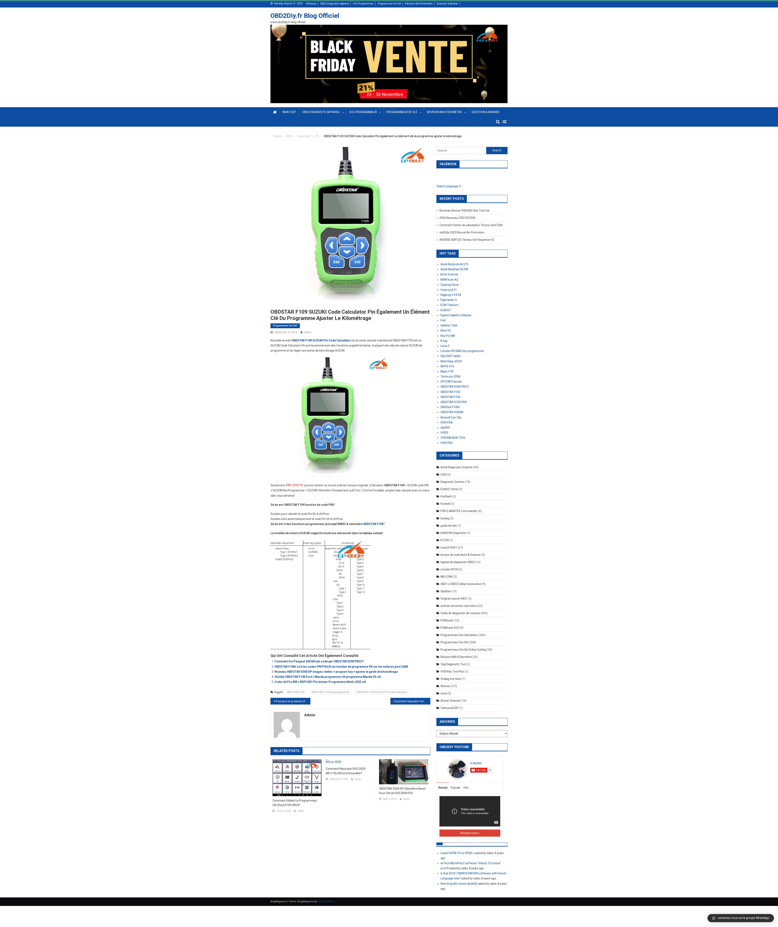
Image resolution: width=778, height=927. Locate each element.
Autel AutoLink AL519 (454, 264)
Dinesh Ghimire (326, 901)
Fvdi (443, 320)
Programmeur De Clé (389, 3)
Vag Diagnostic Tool (453, 664)
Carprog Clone (449, 284)
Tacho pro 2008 (450, 376)
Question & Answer (447, 3)
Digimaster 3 (448, 300)
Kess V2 (445, 330)
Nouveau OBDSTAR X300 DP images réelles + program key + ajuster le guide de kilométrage (336, 671)
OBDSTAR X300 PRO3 (454, 386)
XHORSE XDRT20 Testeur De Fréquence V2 (466, 239)
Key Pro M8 (447, 335)
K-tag (443, 340)
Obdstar (445, 591)
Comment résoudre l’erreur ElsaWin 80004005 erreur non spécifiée (412, 701)
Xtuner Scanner (450, 700)
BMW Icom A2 (449, 279)
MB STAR (446, 576)
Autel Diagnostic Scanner (456, 467)
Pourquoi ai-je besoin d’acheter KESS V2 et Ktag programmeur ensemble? (293, 701)
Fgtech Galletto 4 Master (456, 315)
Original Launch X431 (453, 598)
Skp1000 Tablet (450, 356)
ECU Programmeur (363, 3)
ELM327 (445, 310)
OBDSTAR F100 (450, 397)
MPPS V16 (447, 366)
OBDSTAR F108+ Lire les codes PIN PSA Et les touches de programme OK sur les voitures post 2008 (341, 666)
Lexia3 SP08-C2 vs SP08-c (457, 853)
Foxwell (445, 503)
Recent (443, 787)
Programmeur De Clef (285, 325)
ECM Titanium (449, 305)
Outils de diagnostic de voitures (460, 613)
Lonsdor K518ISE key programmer (462, 351)
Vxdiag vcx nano (450, 678)
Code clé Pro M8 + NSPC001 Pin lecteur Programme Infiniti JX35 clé (320, 681)
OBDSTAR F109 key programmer (330, 692)
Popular (456, 787)
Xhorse (445, 686)
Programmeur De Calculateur (459, 635)
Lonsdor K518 (449, 569)
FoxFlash (446, 496)
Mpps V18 (446, 371)
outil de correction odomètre (458, 605)
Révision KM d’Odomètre (419, 3)
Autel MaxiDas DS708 (454, 269)
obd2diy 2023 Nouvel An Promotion (461, 232)
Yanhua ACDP (449, 708)
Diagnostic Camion (452, 481)
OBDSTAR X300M (451, 412)
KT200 (444, 540)
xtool (443, 693)
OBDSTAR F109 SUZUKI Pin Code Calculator (381, 692)
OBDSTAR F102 (450, 391)
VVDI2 (444, 432)
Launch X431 (448, 547)
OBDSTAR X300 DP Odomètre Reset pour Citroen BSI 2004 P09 (402, 791)
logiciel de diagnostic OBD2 (457, 562)
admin (308, 332)
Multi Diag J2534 (451, 361)
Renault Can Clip (450, 417)
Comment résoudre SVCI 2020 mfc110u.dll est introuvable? (345, 771)
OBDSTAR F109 (296, 692)
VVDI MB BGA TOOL (453, 437)
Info (466, 787)
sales (300, 810)
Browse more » (470, 833)
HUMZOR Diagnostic (453, 533)
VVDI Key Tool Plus (452, 671)
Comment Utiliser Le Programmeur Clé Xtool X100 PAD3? (295, 803)
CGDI (443, 474)
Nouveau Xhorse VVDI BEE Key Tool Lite (464, 210)
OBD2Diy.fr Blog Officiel (304, 15)
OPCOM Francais (451, 381)
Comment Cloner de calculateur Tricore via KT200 (471, 225)
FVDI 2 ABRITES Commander (458, 511)
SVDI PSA (446, 422)
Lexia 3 (444, 345)
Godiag (444, 518)
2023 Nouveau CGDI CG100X (457, 217)
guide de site (448, 525)
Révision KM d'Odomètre (456, 657)
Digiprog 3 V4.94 (450, 294)
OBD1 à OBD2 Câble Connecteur (460, 584)
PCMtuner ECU (449, 627)
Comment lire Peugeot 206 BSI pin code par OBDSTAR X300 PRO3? (319, 661)
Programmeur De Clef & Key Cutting (463, 649)
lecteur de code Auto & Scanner (460, 554)
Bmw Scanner (449, 274)
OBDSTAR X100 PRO (453, 402)
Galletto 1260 (448, 325)
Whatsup (311, 3)
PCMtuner (446, 620)
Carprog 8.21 (448, 289)
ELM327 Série (449, 489)
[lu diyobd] (458, 768)
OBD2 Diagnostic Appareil (334, 3)
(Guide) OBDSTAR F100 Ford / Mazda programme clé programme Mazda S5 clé (328, 676)
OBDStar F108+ (450, 407)
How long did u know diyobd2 (458, 883)
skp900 (445, 427)
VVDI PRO (446, 443)
